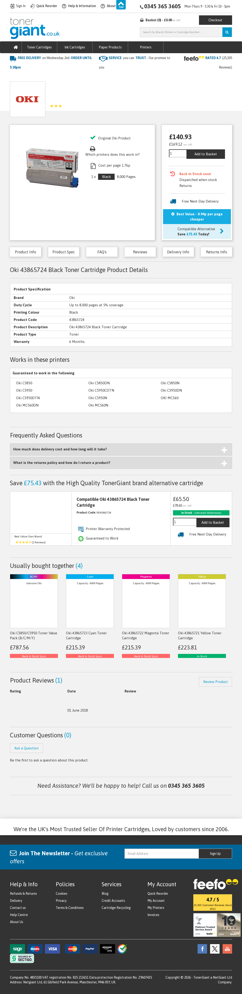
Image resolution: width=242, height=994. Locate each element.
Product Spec (63, 252)
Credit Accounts (113, 901)
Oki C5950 (24, 390)
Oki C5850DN (99, 383)
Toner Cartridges (39, 47)
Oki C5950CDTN (101, 390)
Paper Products (110, 47)
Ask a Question (109, 97)
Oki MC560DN (27, 405)
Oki (62, 77)
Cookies (61, 893)
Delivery (16, 901)
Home (15, 77)
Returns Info (216, 252)
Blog (105, 893)
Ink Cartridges (75, 47)
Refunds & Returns (23, 893)
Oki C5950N (97, 398)
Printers (145, 47)
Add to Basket (205, 154)
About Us (16, 922)
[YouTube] (226, 949)
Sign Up (215, 854)
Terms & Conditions (70, 908)
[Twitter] (214, 949)
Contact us (18, 908)
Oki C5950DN (171, 390)
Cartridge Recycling (116, 908)
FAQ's (102, 252)
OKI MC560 (169, 398)
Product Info (25, 252)
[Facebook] (201, 949)
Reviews (140, 252)
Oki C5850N (170, 383)
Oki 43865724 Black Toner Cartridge (99, 77)
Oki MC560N (98, 405)
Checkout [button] (215, 20)
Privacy (61, 901)
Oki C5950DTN (28, 398)
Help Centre (19, 915)
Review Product (215, 682)
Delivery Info (178, 252)
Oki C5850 (24, 383)
